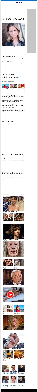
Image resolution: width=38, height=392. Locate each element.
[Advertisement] (13, 13)
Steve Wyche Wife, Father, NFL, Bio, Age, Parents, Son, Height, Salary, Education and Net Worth (6, 373)
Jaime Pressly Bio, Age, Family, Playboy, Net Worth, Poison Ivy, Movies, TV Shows (21, 373)
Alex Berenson (17, 77)
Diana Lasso (20, 111)
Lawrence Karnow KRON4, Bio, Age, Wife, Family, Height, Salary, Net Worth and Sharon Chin (13, 385)
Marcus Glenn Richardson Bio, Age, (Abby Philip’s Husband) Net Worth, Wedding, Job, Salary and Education (6, 385)
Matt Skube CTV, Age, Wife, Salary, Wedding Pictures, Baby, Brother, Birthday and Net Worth (13, 373)
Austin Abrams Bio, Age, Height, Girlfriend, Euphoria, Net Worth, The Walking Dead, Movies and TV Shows (21, 385)
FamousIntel (19, 2)
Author (3, 21)
